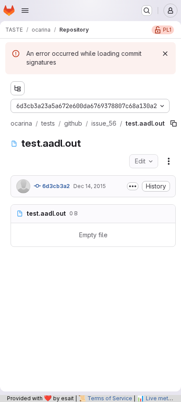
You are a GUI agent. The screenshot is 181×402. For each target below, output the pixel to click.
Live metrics (161, 398)
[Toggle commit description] (132, 186)
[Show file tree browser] (18, 88)
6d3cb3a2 (55, 186)
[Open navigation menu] (25, 11)
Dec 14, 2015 (89, 186)
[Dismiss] (165, 53)
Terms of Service (109, 398)
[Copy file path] (174, 123)
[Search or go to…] (146, 10)
